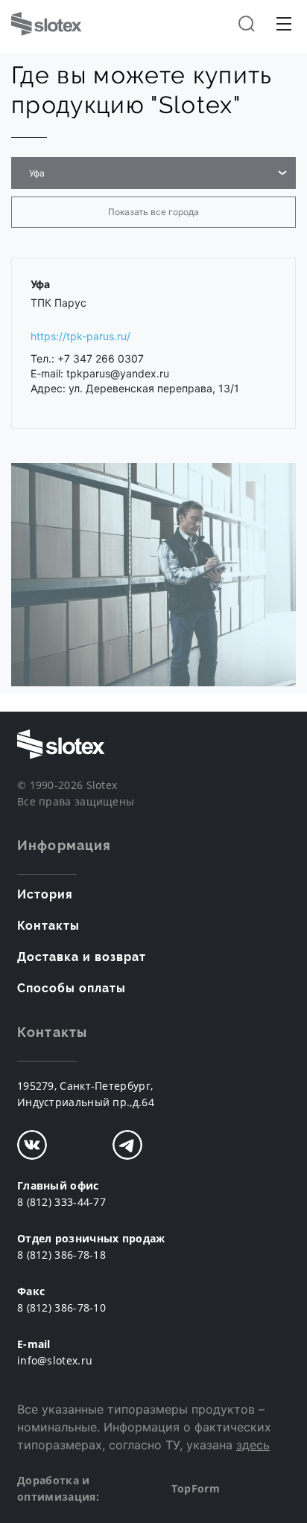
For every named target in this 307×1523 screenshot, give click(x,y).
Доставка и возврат (81, 957)
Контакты (48, 926)
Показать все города (153, 211)
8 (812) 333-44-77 (61, 1202)
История (45, 894)
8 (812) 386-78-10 (61, 1307)
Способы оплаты (71, 988)
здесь (253, 1444)
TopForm (195, 1488)
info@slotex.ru (54, 1360)
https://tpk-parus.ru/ (80, 336)
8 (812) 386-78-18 (61, 1255)
